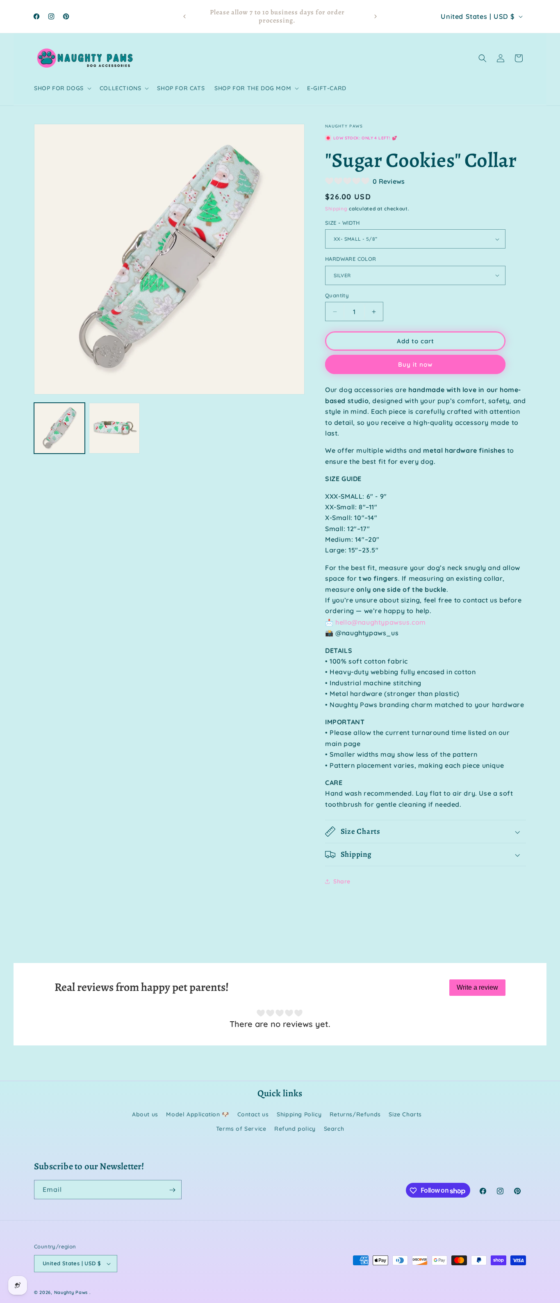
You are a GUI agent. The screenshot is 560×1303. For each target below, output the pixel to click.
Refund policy (295, 1128)
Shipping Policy (299, 1114)
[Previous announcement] (184, 16)
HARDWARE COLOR (350, 259)
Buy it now (415, 364)
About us (145, 1114)
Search (334, 1128)
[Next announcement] (376, 16)
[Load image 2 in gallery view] (114, 428)
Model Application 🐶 (197, 1114)
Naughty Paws (71, 1292)
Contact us (253, 1114)
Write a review (477, 987)
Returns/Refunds (355, 1114)
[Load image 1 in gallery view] (59, 428)
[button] (62, 88)
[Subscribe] (172, 1190)
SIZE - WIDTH (342, 222)
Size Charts (405, 1114)
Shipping (336, 208)
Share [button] (342, 881)
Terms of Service (241, 1128)
